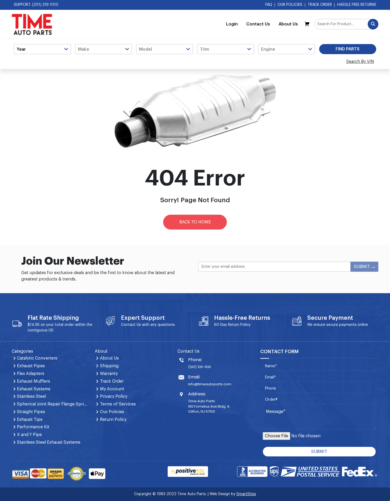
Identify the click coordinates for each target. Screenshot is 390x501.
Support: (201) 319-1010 (36, 5)
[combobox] (346, 24)
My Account (112, 389)
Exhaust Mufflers (33, 381)
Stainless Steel (31, 396)
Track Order (320, 5)
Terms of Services (118, 404)
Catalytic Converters (37, 358)
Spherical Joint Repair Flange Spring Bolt (52, 404)
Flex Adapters (30, 374)
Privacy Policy (113, 396)
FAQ (268, 5)
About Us (288, 24)
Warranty (109, 374)
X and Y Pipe (29, 435)
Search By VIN (360, 61)
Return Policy (239, 325)
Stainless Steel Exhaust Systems (48, 442)
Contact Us (258, 24)
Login (232, 24)
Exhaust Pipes (31, 366)
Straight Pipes (31, 412)
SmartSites (246, 494)
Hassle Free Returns (356, 5)
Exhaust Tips (29, 419)
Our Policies (290, 5)
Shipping (109, 366)
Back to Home (195, 222)
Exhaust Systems (33, 389)
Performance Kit (33, 427)
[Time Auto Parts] (32, 24)
